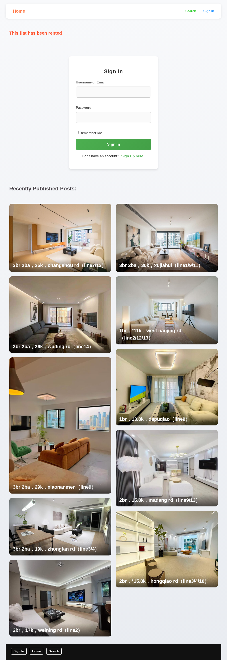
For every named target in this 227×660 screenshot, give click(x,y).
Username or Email (90, 82)
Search (190, 11)
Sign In (208, 11)
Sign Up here (132, 156)
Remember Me (90, 133)
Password (83, 107)
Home (19, 11)
